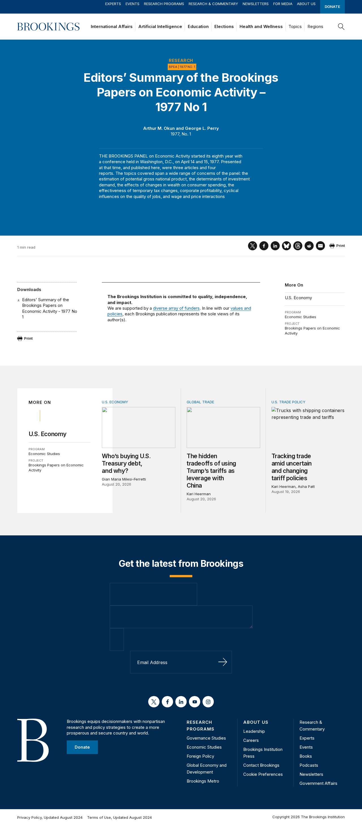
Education (198, 26)
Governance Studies (206, 738)
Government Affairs (318, 783)
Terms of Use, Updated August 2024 (119, 817)
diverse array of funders (176, 308)
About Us (306, 3)
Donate (332, 6)
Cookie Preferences (263, 774)
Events (132, 3)
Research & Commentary (213, 3)
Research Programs (164, 3)
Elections (224, 26)
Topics (295, 26)
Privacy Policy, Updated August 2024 (50, 817)
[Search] (341, 26)
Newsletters (256, 3)
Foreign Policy (200, 756)
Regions (315, 26)
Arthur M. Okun (159, 128)
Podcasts (308, 765)
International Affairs (112, 26)
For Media (282, 3)
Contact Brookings (261, 765)
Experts (113, 3)
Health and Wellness (261, 26)
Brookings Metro (203, 781)
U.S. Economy (298, 297)
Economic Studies (300, 317)
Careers (251, 740)
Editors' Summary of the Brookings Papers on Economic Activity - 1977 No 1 (49, 308)
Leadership (254, 731)
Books (305, 756)
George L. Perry (202, 128)
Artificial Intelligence (160, 26)
